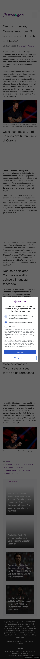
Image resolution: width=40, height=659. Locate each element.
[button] (20, 326)
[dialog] (20, 329)
